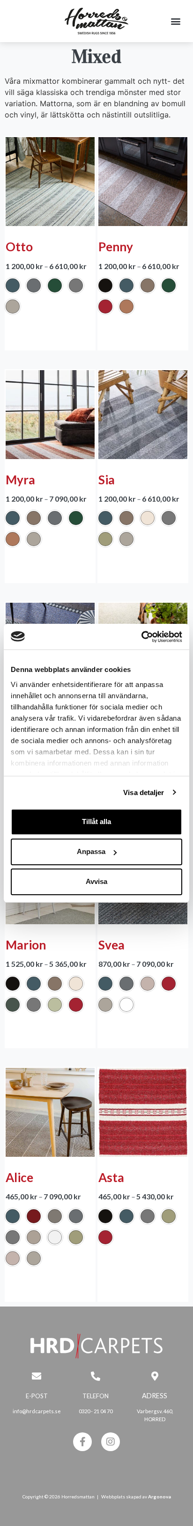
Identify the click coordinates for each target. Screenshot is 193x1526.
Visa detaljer (143, 792)
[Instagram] (110, 1441)
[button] (176, 21)
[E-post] (36, 1376)
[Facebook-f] (82, 1441)
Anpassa (91, 851)
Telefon (95, 1396)
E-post (37, 1396)
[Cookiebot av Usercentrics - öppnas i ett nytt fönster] (141, 637)
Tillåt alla (96, 821)
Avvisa (96, 881)
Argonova (159, 1496)
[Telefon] (95, 1376)
